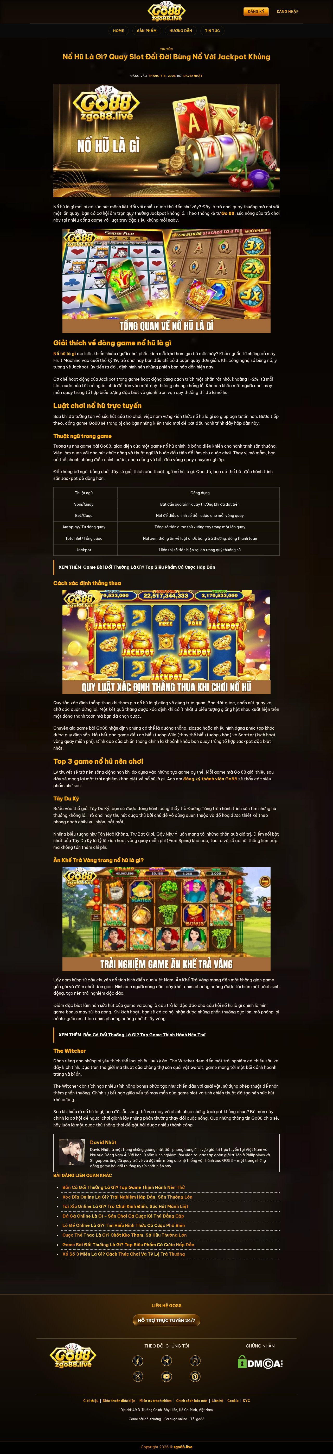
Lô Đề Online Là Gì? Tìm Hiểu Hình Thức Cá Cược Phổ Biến (124, 1225)
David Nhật (193, 76)
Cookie (233, 1401)
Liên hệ (217, 1401)
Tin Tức (166, 49)
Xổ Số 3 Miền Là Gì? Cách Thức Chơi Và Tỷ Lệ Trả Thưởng (124, 1254)
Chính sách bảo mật (191, 1401)
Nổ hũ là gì (64, 353)
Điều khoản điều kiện (119, 1401)
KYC (246, 1401)
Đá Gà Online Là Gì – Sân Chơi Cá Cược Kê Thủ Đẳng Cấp (123, 1216)
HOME (118, 31)
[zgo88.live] (166, 12)
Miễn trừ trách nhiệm (155, 1401)
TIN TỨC (212, 31)
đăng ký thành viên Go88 (210, 778)
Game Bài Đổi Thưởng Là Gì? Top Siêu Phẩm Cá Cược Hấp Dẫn (128, 1244)
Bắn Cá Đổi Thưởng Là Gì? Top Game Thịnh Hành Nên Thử (123, 1187)
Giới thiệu (90, 1401)
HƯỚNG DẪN (181, 31)
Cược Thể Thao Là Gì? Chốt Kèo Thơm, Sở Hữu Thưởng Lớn (125, 1235)
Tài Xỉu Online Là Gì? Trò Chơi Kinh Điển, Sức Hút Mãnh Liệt (125, 1206)
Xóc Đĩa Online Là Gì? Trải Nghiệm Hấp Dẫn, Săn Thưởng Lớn (127, 1197)
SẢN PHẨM (147, 31)
